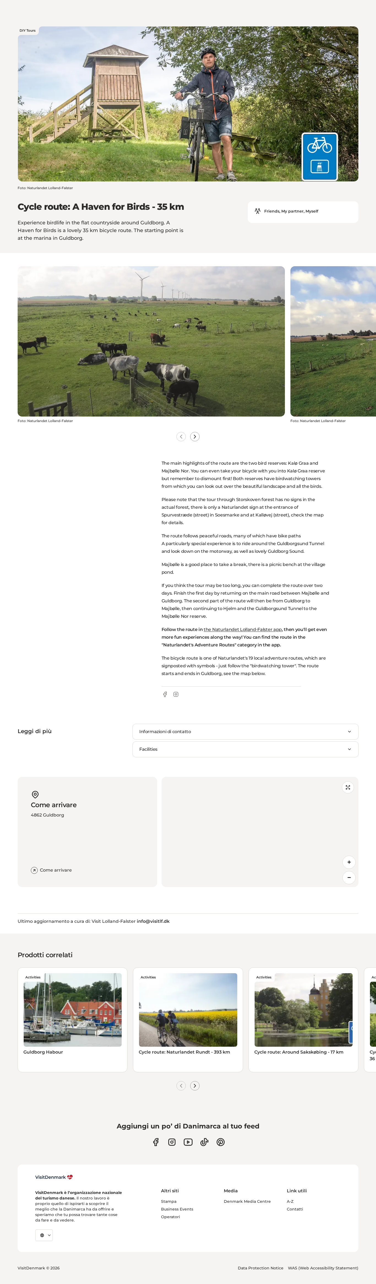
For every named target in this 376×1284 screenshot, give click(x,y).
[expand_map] (348, 787)
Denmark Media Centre (247, 1201)
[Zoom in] (349, 862)
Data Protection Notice (261, 1268)
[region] (260, 832)
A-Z (290, 1201)
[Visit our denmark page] (155, 1142)
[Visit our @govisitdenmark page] (204, 1142)
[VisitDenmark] (54, 1177)
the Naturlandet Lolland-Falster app (243, 629)
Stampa (168, 1201)
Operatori (170, 1216)
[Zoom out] (349, 877)
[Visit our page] (172, 1142)
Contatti (295, 1209)
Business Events (177, 1209)
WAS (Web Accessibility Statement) (323, 1268)
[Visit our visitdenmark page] (188, 1142)
